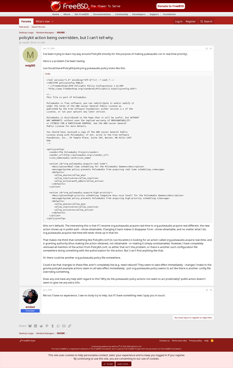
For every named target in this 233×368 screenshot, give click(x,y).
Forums (26, 21)
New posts (24, 27)
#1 (211, 48)
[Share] (207, 48)
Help (206, 340)
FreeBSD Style (28, 340)
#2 (211, 290)
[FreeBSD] (84, 11)
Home (55, 14)
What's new (43, 21)
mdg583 (25, 42)
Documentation (102, 14)
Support (154, 14)
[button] (52, 21)
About (66, 14)
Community (121, 14)
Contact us (164, 340)
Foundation (169, 14)
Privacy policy (195, 340)
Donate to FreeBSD (171, 6)
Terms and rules (179, 340)
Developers (138, 14)
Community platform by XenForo (116, 346)
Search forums (38, 27)
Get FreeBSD (81, 14)
